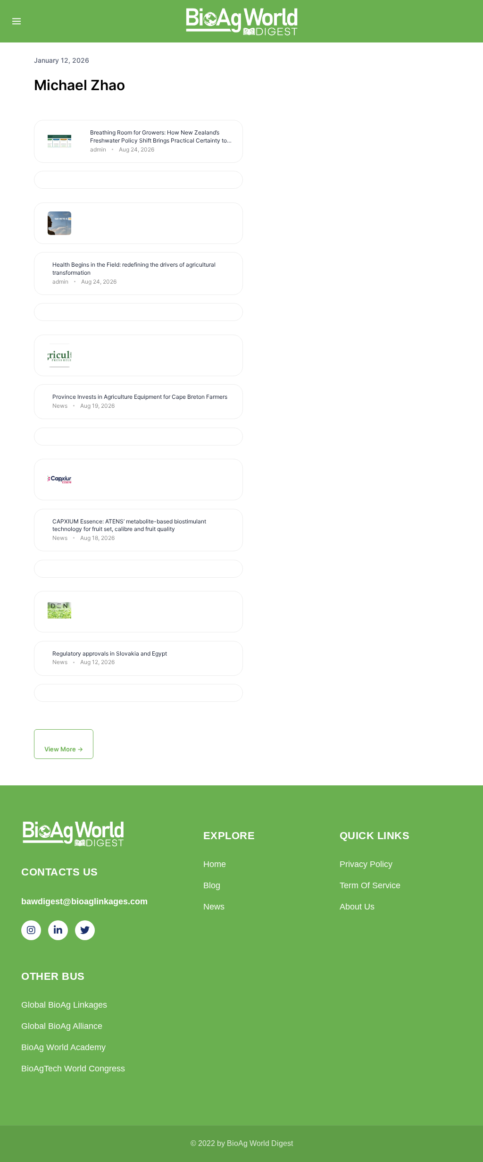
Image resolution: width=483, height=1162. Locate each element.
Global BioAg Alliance (61, 1026)
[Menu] (16, 21)
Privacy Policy (366, 864)
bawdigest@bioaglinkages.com (84, 901)
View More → (63, 749)
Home (214, 864)
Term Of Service (370, 885)
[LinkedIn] (58, 930)
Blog (211, 885)
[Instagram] (31, 930)
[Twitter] (85, 930)
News (214, 906)
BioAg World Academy (63, 1047)
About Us (357, 906)
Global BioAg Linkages (64, 1005)
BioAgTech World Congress (73, 1068)
